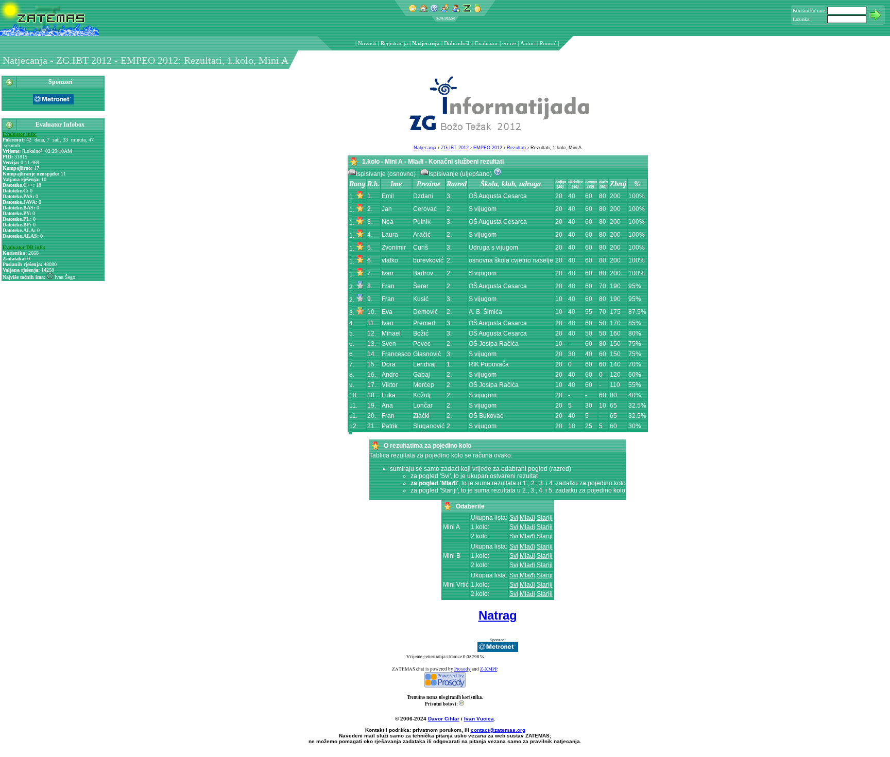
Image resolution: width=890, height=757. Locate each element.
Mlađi (527, 517)
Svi (513, 517)
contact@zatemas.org (498, 730)
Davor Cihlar (443, 718)
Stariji (545, 517)
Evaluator (486, 43)
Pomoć (548, 43)
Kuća (603, 182)
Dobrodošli (457, 43)
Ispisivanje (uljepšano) (461, 174)
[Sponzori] (9, 84)
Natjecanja (426, 43)
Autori (528, 43)
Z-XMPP (488, 669)
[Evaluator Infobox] (9, 127)
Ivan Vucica (479, 718)
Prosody (462, 669)
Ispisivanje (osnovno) (386, 174)
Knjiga (560, 182)
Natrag (497, 615)
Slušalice (575, 182)
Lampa (591, 182)
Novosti (367, 43)
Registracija (394, 43)
